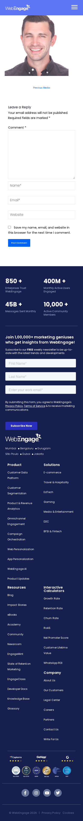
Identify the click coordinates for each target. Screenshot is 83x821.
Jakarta (39, 454)
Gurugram (44, 448)
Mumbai (10, 448)
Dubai (26, 454)
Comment (17, 127)
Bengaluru (27, 448)
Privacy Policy (51, 813)
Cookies (68, 813)
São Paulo (12, 454)
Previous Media (41, 87)
